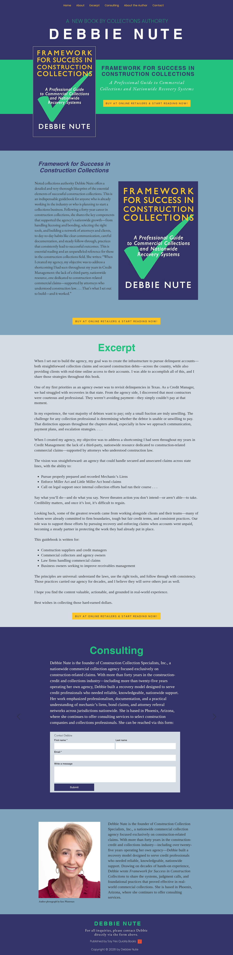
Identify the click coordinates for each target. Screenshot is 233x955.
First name (60, 740)
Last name (121, 740)
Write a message (63, 763)
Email (58, 751)
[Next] (214, 717)
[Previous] (18, 717)
